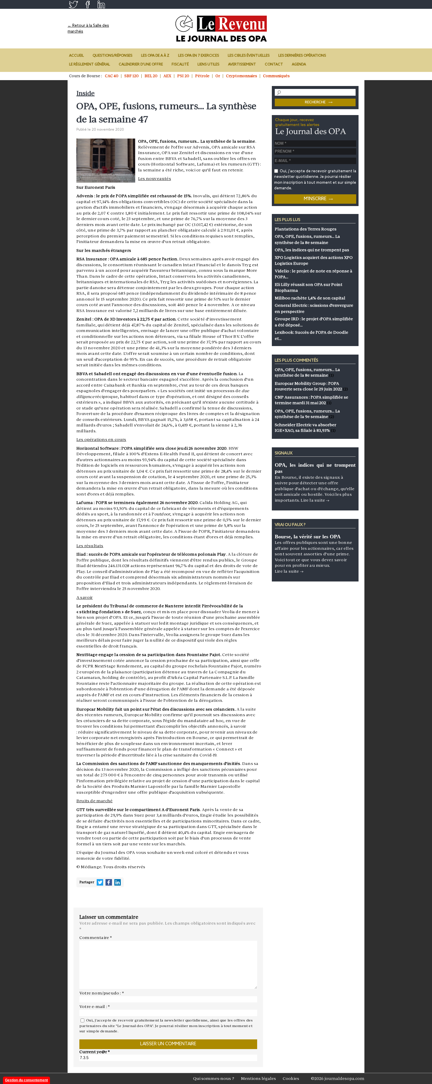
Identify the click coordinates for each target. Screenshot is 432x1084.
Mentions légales (258, 1078)
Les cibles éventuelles (248, 56)
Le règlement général (89, 65)
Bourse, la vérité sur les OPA (308, 537)
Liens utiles (208, 65)
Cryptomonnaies (241, 76)
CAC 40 (111, 76)
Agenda (299, 65)
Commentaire (95, 937)
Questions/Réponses (112, 56)
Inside (85, 93)
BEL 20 (151, 76)
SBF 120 (131, 76)
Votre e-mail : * (94, 1006)
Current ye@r (94, 1051)
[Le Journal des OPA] (221, 28)
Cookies (291, 1078)
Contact (274, 65)
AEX (167, 76)
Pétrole (202, 76)
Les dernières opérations (302, 56)
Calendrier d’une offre (141, 65)
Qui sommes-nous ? (213, 1078)
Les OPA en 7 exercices (198, 56)
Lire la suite (315, 500)
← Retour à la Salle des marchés (88, 28)
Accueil (76, 56)
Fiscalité (180, 65)
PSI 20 (183, 76)
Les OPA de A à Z (155, 56)
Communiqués (276, 76)
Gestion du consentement (26, 1080)
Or (217, 76)
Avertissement (242, 65)
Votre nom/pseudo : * (101, 993)
